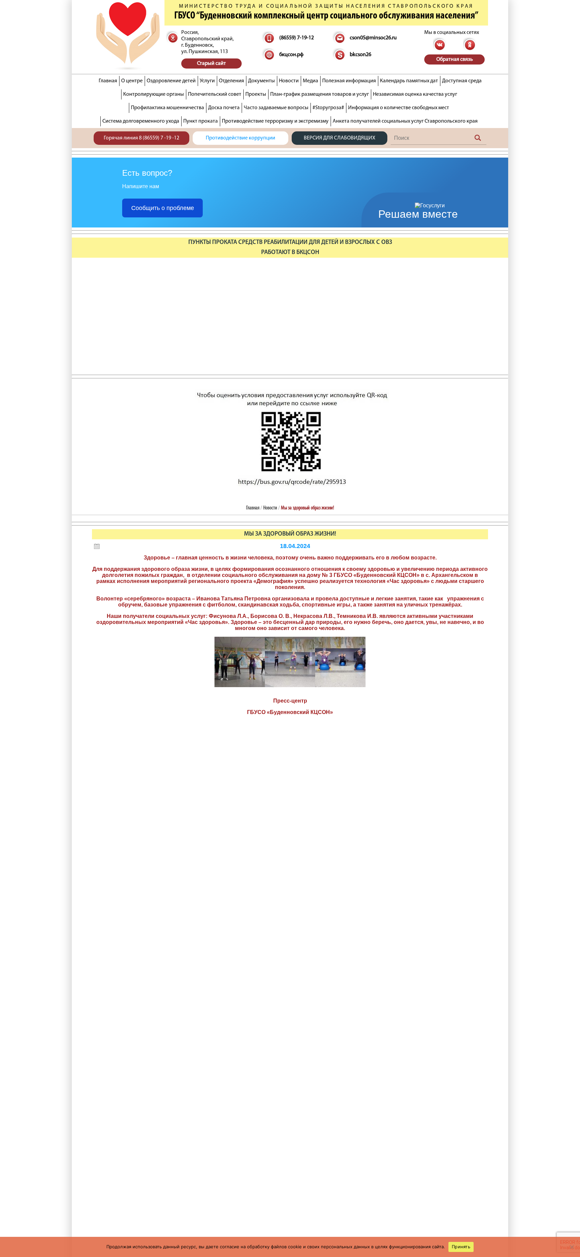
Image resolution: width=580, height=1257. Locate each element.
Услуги (207, 81)
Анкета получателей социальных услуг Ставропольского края (405, 121)
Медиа (310, 81)
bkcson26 (360, 54)
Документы (261, 81)
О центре (132, 81)
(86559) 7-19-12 (296, 38)
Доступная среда (462, 81)
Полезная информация (349, 81)
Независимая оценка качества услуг (415, 94)
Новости (289, 81)
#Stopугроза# (328, 108)
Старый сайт (211, 63)
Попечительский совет (214, 94)
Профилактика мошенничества (167, 108)
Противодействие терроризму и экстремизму (275, 121)
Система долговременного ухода (140, 121)
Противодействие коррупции (240, 138)
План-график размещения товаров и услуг (319, 94)
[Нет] (571, 1247)
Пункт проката (200, 121)
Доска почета (224, 108)
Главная (108, 81)
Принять (461, 1246)
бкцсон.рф (291, 54)
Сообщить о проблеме (162, 208)
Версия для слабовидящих (339, 138)
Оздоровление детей (171, 81)
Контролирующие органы (153, 94)
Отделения (231, 81)
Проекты (255, 94)
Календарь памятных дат (409, 81)
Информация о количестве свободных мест (398, 108)
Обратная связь (454, 59)
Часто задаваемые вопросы (276, 108)
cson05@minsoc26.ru (373, 38)
